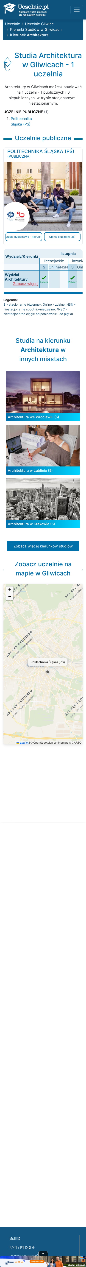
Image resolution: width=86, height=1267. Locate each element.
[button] (48, 672)
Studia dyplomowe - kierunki (23, 236)
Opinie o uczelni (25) (62, 236)
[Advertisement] (43, 1030)
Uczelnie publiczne (26, 111)
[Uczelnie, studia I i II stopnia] (26, 9)
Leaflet (23, 742)
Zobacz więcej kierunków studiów (43, 546)
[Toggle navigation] (76, 9)
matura (15, 1239)
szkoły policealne (22, 1248)
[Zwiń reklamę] (43, 1253)
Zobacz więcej (25, 284)
